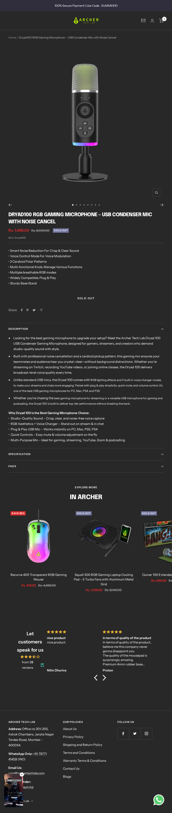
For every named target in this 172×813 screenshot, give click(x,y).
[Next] (162, 204)
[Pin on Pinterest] (27, 310)
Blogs (67, 776)
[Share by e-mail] (41, 310)
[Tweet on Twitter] (34, 310)
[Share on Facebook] (22, 310)
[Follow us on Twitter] (135, 733)
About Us (70, 729)
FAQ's (12, 466)
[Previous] (10, 204)
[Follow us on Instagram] (146, 733)
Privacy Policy (73, 737)
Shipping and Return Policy (82, 745)
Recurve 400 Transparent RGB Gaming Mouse (38, 577)
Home (12, 37)
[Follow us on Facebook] (123, 733)
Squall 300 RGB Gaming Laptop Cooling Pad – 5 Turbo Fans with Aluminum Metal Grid (104, 579)
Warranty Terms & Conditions (84, 761)
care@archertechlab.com (26, 773)
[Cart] (161, 20)
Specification (19, 454)
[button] (13, 791)
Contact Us (71, 769)
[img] (30, 657)
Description (18, 328)
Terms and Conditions (79, 753)
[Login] (152, 20)
